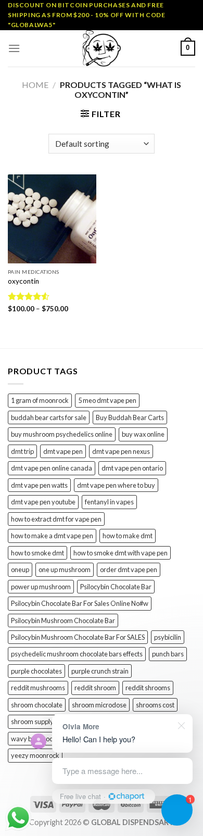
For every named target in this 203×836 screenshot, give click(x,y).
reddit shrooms (147, 687)
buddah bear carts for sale (48, 417)
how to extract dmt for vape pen (56, 519)
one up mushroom (65, 569)
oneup (20, 569)
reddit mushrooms (38, 687)
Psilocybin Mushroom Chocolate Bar (63, 620)
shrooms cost (155, 705)
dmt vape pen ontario (132, 468)
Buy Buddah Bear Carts (130, 417)
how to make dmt (128, 535)
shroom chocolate (36, 705)
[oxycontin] (52, 218)
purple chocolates (36, 671)
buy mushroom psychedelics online (61, 434)
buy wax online (143, 434)
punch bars (168, 654)
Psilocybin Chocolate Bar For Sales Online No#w (79, 603)
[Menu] (14, 48)
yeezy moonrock (35, 755)
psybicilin (167, 637)
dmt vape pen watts (39, 485)
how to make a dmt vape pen (52, 535)
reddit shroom (95, 687)
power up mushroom (41, 586)
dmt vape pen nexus (121, 451)
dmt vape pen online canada (51, 468)
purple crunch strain (100, 671)
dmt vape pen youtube (43, 502)
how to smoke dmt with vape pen (120, 553)
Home (35, 85)
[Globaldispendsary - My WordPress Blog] (101, 48)
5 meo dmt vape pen (107, 400)
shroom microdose (99, 705)
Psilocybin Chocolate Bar (115, 586)
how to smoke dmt (37, 553)
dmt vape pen (63, 451)
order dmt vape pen (128, 569)
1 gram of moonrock (40, 400)
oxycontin (23, 281)
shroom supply (32, 721)
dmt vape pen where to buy (116, 485)
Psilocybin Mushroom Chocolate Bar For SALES (78, 637)
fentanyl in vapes (109, 502)
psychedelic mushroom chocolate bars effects (77, 654)
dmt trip (22, 451)
